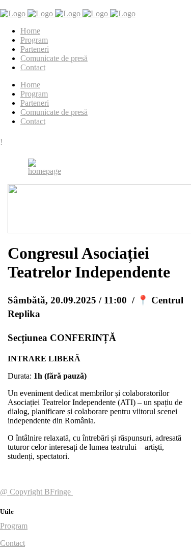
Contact (12, 543)
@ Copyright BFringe (36, 491)
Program (14, 525)
